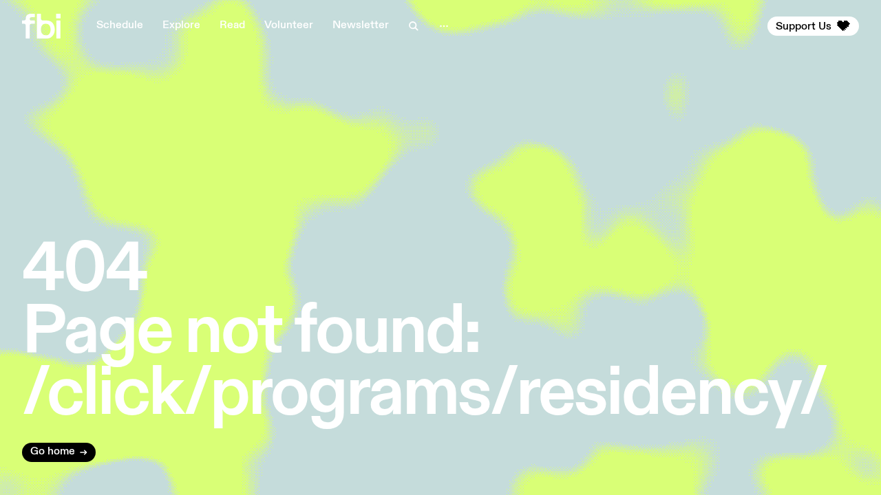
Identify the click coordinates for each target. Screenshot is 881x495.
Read (232, 25)
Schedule (119, 25)
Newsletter (360, 25)
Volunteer (288, 25)
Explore (181, 25)
